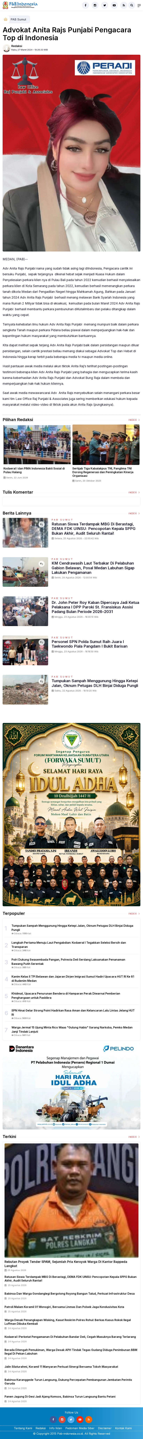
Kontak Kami (123, 1428)
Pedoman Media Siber (80, 1428)
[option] (37, 453)
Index (133, 420)
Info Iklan (55, 1428)
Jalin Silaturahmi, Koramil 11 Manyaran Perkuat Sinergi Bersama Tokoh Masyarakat (61, 1366)
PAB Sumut (18, 19)
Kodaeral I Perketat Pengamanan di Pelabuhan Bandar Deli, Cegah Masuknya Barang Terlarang (70, 1336)
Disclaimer (105, 1428)
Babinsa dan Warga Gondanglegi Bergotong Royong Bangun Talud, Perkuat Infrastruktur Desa (70, 1293)
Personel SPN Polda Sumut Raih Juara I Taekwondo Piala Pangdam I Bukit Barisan (89, 643)
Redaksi (16, 46)
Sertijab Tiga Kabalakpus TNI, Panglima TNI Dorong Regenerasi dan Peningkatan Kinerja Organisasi (102, 472)
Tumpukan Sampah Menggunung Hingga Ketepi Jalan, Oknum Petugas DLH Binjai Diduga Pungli (95, 683)
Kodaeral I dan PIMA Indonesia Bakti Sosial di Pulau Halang (34, 470)
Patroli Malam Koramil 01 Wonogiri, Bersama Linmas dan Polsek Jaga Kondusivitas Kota (64, 1307)
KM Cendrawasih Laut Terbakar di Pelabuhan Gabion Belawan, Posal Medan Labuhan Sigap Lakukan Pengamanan (93, 568)
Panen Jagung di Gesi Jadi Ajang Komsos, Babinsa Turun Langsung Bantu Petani (60, 1396)
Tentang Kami (23, 1428)
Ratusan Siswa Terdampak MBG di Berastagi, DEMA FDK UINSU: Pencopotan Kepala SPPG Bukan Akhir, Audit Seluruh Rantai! (94, 529)
